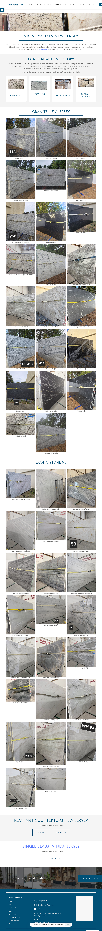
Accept (68, 924)
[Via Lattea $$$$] (81, 390)
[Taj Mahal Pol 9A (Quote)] (81, 741)
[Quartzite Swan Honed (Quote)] (81, 699)
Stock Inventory (60, 5)
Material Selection (14, 921)
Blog (10, 905)
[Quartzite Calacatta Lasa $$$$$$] (20, 530)
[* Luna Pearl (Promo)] (51, 137)
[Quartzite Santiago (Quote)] (20, 690)
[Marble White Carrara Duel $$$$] (51, 488)
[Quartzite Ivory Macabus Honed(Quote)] (81, 572)
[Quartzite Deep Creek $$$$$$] (20, 572)
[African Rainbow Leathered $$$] (20, 221)
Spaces (72, 5)
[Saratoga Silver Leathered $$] (81, 306)
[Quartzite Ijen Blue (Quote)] (51, 572)
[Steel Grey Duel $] (20, 390)
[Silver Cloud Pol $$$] (51, 348)
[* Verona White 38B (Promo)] (20, 179)
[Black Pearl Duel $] (81, 217)
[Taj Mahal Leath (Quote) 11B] (51, 743)
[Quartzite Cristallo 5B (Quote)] (81, 530)
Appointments (12, 908)
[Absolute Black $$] (81, 179)
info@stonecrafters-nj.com (44, 905)
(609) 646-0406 (41, 901)
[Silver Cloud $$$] (20, 348)
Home (31, 5)
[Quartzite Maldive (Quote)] (51, 609)
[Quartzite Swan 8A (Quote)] (51, 699)
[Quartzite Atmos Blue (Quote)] (81, 488)
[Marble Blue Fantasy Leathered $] (20, 483)
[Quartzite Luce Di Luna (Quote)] (20, 614)
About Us (91, 5)
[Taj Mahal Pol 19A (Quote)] (20, 787)
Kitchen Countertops (44, 5)
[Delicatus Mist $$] (51, 264)
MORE (10, 901)
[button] (2, 10)
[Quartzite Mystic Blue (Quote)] (51, 657)
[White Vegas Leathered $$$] (51, 432)
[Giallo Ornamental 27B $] (51, 306)
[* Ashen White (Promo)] (20, 137)
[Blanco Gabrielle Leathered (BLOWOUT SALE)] (20, 259)
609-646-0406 (44, 49)
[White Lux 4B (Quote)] (51, 779)
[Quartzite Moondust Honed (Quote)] (20, 657)
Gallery (82, 5)
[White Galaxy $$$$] (20, 424)
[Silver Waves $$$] (81, 348)
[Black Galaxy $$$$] (51, 221)
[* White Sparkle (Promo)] (51, 175)
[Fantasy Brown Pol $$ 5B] (20, 306)
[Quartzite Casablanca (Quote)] (51, 525)
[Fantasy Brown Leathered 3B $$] (81, 264)
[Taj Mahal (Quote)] (20, 741)
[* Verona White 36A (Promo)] (81, 137)
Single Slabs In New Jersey (51, 846)
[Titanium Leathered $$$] (51, 390)
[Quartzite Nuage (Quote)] (81, 652)
